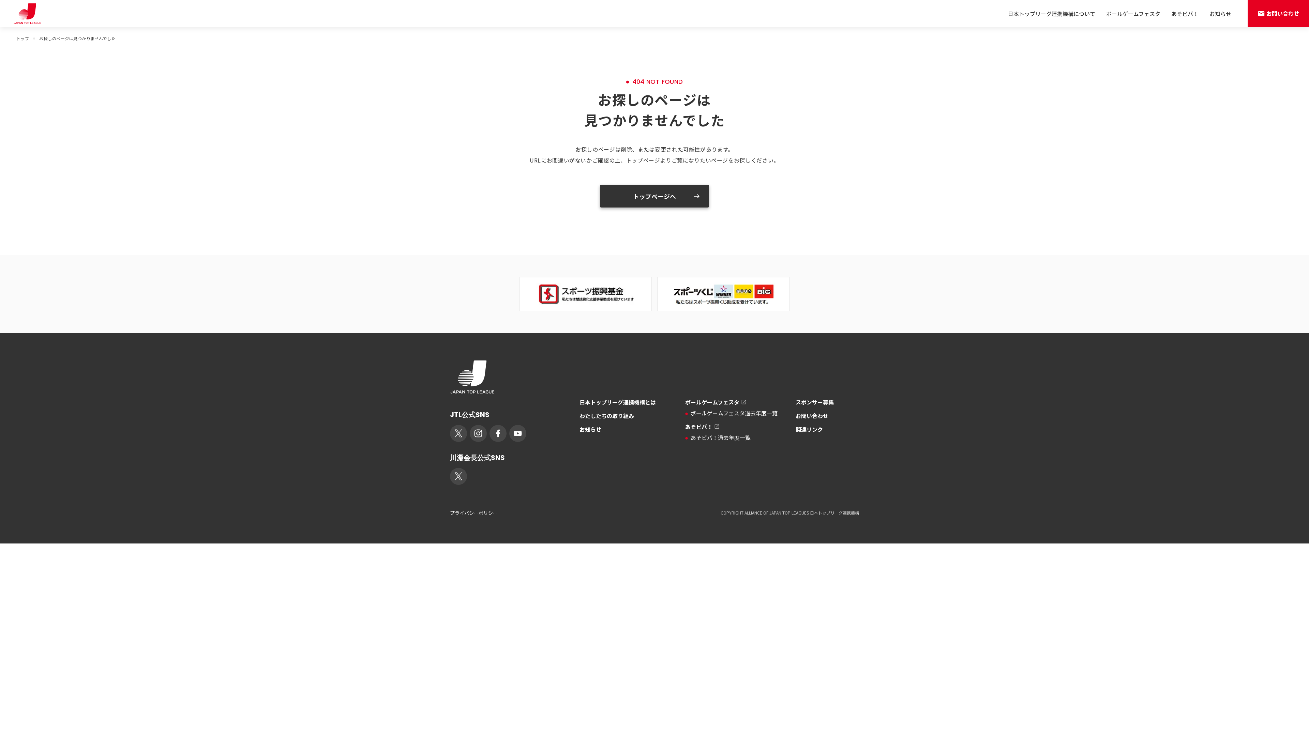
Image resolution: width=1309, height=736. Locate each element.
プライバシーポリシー (474, 512)
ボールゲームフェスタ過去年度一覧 (734, 413)
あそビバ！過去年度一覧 (721, 437)
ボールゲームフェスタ (1133, 14)
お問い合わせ (812, 416)
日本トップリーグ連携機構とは (618, 402)
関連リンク (809, 429)
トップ (22, 38)
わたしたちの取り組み (607, 416)
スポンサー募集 (815, 402)
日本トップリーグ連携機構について (1051, 14)
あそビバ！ (1185, 14)
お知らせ (1220, 14)
